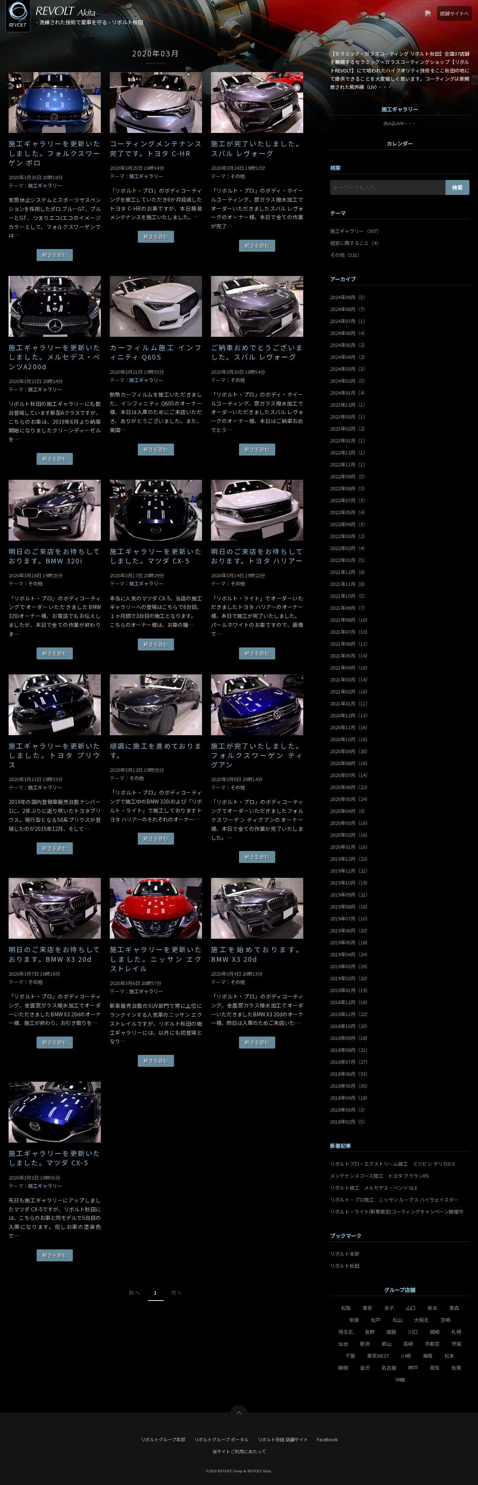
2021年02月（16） (350, 691)
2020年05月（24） (350, 798)
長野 (370, 1331)
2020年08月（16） (350, 763)
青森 (454, 1307)
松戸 (376, 1319)
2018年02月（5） (349, 1121)
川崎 (406, 1355)
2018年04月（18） (350, 1097)
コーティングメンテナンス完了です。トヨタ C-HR (156, 148)
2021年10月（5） (349, 595)
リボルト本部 (344, 1253)
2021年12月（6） (349, 571)
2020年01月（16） (350, 846)
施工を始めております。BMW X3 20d (257, 954)
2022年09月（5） (349, 476)
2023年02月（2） (349, 428)
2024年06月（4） (349, 332)
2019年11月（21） (350, 870)
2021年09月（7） (349, 607)
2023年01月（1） (349, 440)
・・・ (385, 86)
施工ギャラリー (45, 185)
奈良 (354, 1319)
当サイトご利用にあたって (239, 1451)
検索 (457, 187)
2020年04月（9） (349, 810)
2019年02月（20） (350, 978)
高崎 (408, 1343)
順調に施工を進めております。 (156, 750)
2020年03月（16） (350, 822)
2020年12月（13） (350, 715)
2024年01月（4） (349, 392)
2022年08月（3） (349, 488)
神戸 (413, 1367)
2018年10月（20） (350, 1025)
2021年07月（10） (350, 631)
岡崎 (435, 1331)
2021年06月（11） (350, 643)
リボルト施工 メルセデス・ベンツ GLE (374, 1187)
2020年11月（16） (350, 727)
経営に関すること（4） (355, 242)
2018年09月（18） (350, 1037)
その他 (237, 176)
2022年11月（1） (349, 464)
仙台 (343, 1343)
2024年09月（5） (349, 297)
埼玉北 (345, 1331)
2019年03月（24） (350, 966)
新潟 (365, 1343)
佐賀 (456, 1367)
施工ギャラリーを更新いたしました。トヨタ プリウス (55, 755)
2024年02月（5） (349, 380)
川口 (413, 1331)
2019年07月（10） (350, 918)
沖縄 (400, 1379)
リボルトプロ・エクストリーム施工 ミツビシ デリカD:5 (392, 1163)
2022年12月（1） (349, 452)
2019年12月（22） (350, 858)
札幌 (456, 1331)
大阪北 (421, 1319)
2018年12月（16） (350, 1002)
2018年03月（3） (349, 1109)
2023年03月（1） (349, 416)
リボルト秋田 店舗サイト (283, 1439)
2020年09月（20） (350, 751)
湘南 (427, 1355)
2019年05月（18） (350, 942)
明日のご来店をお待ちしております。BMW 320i (55, 556)
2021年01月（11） (350, 703)
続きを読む (55, 254)
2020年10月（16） (350, 739)
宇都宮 (432, 1343)
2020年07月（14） (350, 775)
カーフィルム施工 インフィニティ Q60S (156, 352)
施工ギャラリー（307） (356, 230)
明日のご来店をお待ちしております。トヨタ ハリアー (257, 556)
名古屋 (389, 1367)
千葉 (350, 1355)
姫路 (391, 1331)
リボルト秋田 (344, 1265)
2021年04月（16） (350, 667)
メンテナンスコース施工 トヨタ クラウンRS (379, 1175)
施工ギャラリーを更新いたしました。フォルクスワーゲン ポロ (55, 153)
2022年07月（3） (349, 500)
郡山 (386, 1343)
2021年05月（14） (350, 655)
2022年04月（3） (349, 524)
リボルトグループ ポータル (221, 1439)
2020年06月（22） (350, 786)
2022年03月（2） (349, 536)
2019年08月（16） (350, 906)
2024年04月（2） (349, 356)
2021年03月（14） (350, 679)
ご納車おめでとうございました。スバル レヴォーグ (257, 352)
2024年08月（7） (349, 309)
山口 (411, 1307)
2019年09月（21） (350, 894)
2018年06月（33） (350, 1073)
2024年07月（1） (349, 320)
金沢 (365, 1367)
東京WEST (378, 1355)
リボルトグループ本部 (163, 1439)
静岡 (343, 1367)
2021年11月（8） (349, 583)
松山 (397, 1319)
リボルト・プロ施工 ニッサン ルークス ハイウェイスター (394, 1199)
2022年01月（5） (349, 559)
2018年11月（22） (350, 1014)
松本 (449, 1355)
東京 (367, 1307)
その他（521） (346, 254)
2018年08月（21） (350, 1049)
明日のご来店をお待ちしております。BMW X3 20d (55, 954)
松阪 (346, 1307)
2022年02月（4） (349, 548)
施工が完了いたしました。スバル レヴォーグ (257, 148)
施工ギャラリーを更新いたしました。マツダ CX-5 (156, 556)
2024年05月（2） (349, 344)
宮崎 (445, 1319)
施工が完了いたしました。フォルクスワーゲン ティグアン (257, 755)
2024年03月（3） (349, 368)
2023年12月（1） (349, 404)
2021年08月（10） (350, 619)
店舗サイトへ (454, 13)
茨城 (456, 1343)
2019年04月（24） (350, 954)
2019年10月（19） (350, 882)
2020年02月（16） (350, 834)
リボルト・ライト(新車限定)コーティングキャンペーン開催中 (396, 1211)
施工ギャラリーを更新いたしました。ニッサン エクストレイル (156, 959)
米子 (389, 1307)
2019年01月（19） (350, 990)
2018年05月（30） (350, 1085)
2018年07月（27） (350, 1061)
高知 (435, 1367)
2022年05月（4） (349, 512)
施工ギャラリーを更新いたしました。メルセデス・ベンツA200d (55, 357)
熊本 (432, 1307)
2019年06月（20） (350, 930)
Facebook (327, 1439)
